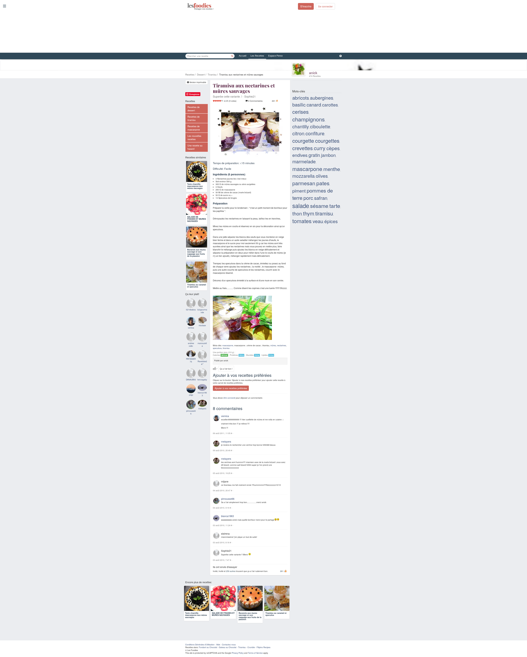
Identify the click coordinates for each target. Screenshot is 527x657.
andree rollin (191, 344)
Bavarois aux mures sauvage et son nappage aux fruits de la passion (196, 252)
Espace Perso (275, 55)
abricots (300, 97)
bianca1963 (227, 516)
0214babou (191, 309)
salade (300, 205)
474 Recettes (315, 76)
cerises (300, 111)
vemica (225, 416)
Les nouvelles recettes (194, 137)
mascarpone (227, 345)
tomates (302, 221)
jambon (328, 155)
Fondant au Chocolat (208, 647)
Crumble (251, 647)
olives (322, 175)
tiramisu (226, 348)
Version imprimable (197, 82)
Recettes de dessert (193, 108)
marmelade (304, 161)
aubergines (321, 97)
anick (313, 72)
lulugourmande (202, 311)
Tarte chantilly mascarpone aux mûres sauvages (195, 186)
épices (331, 221)
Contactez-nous (229, 644)
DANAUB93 (191, 379)
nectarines (281, 345)
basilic (298, 104)
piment (299, 190)
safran (320, 197)
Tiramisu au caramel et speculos (196, 285)
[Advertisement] (263, 31)
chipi (191, 395)
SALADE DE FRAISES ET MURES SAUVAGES (196, 218)
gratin (314, 155)
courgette (303, 140)
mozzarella (303, 175)
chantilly (300, 126)
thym (308, 213)
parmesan (303, 183)
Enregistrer (194, 94)
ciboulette (320, 126)
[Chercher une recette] (232, 56)
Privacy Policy (238, 653)
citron (298, 133)
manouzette (202, 344)
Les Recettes (257, 55)
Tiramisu (242, 647)
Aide (218, 644)
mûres (273, 345)
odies (187, 5)
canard (314, 104)
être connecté (229, 397)
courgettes (327, 140)
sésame (319, 205)
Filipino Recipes (263, 647)
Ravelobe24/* (202, 362)
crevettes (302, 148)
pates (322, 183)
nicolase (202, 325)
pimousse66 (227, 499)
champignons (308, 119)
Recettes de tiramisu (193, 118)
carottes (330, 104)
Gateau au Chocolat (227, 647)
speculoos (217, 348)
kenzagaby (202, 379)
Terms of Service (255, 653)
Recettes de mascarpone (193, 128)
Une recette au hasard (194, 147)
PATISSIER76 (191, 360)
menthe (331, 168)
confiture (314, 133)
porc (308, 197)
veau (318, 220)
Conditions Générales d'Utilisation (200, 644)
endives (299, 155)
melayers (226, 441)
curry (319, 148)
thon (297, 213)
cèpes (333, 147)
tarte (334, 205)
